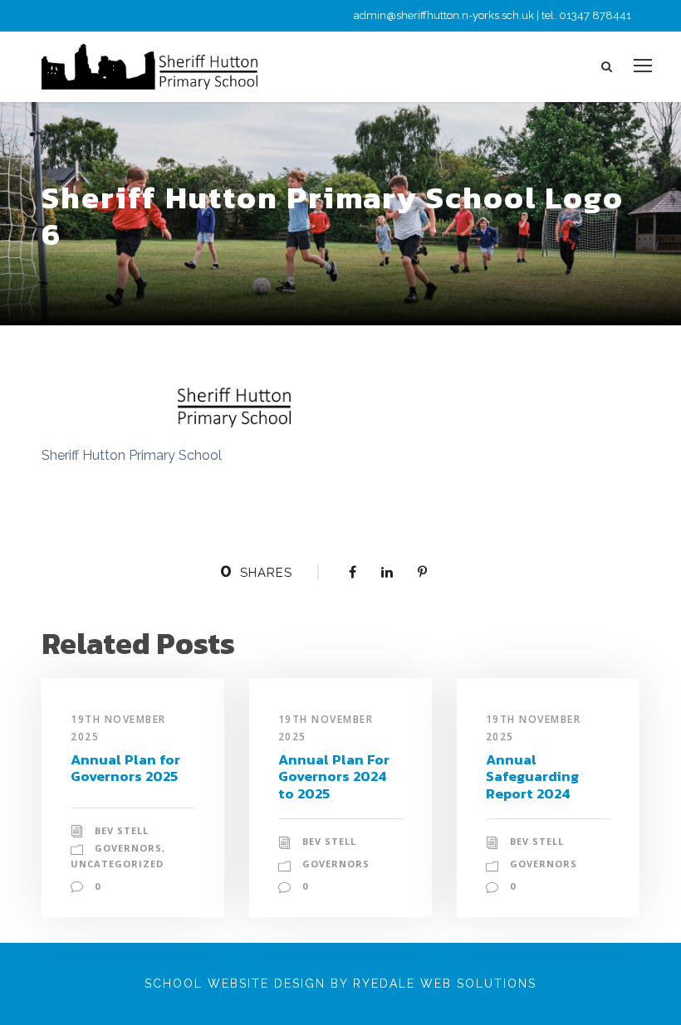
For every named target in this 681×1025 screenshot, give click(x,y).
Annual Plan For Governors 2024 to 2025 (333, 776)
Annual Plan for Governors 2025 (125, 768)
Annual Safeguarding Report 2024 (532, 776)
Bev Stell (122, 830)
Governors (128, 848)
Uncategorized (117, 863)
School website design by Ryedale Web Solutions (340, 983)
